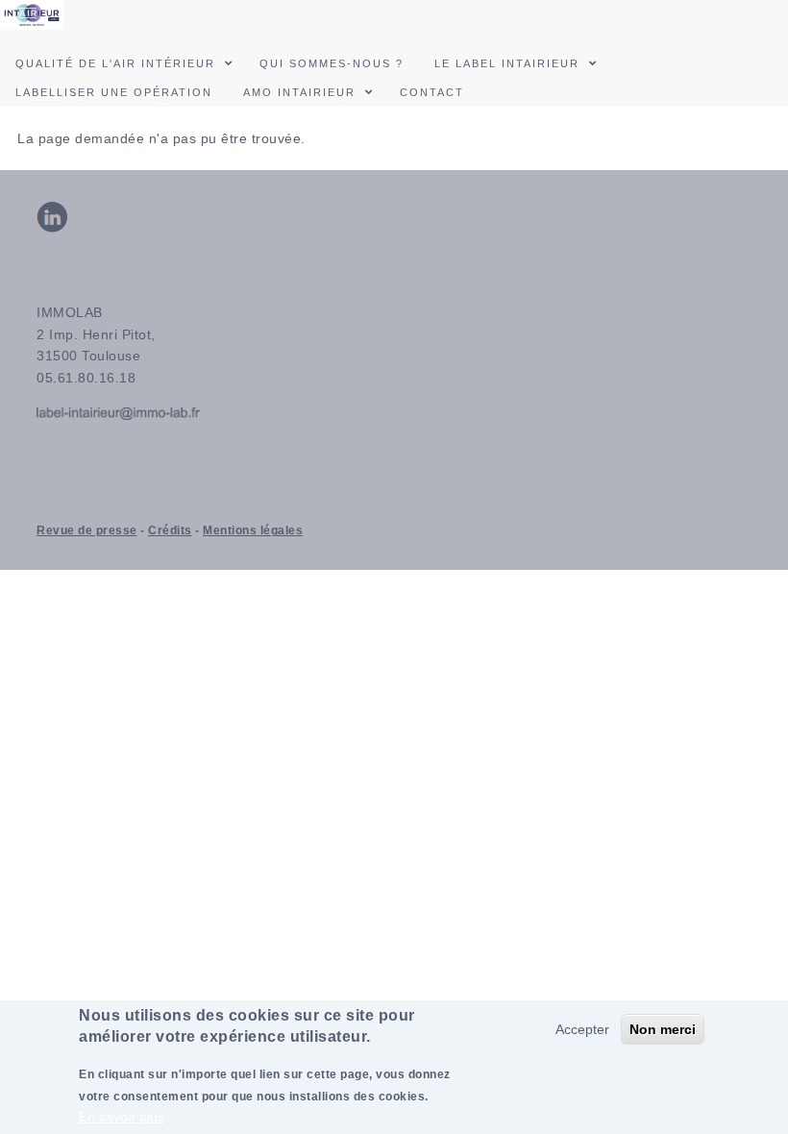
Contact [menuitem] (432, 92)
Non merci (662, 1029)
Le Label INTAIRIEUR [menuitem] (506, 63)
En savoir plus (121, 1116)
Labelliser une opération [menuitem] (113, 92)
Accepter (582, 1029)
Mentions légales (253, 530)
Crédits (170, 530)
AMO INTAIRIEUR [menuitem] (299, 92)
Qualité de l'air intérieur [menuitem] (115, 63)
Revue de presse (87, 530)
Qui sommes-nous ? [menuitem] (331, 63)
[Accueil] (31, 13)
